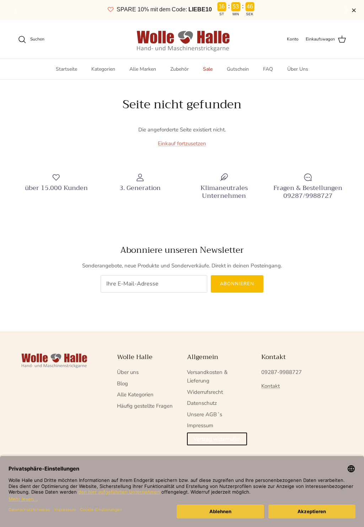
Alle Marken (142, 69)
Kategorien (103, 69)
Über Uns (297, 69)
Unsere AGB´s (204, 414)
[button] (347, 10)
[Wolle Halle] (182, 39)
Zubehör (179, 69)
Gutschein (238, 69)
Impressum (200, 425)
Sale (208, 69)
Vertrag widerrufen (217, 438)
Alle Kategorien (135, 394)
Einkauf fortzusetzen (182, 143)
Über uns (128, 372)
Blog (122, 383)
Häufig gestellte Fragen (145, 405)
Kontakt (270, 386)
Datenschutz (202, 403)
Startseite (66, 69)
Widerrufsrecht (205, 392)
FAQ (268, 69)
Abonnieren (237, 284)
